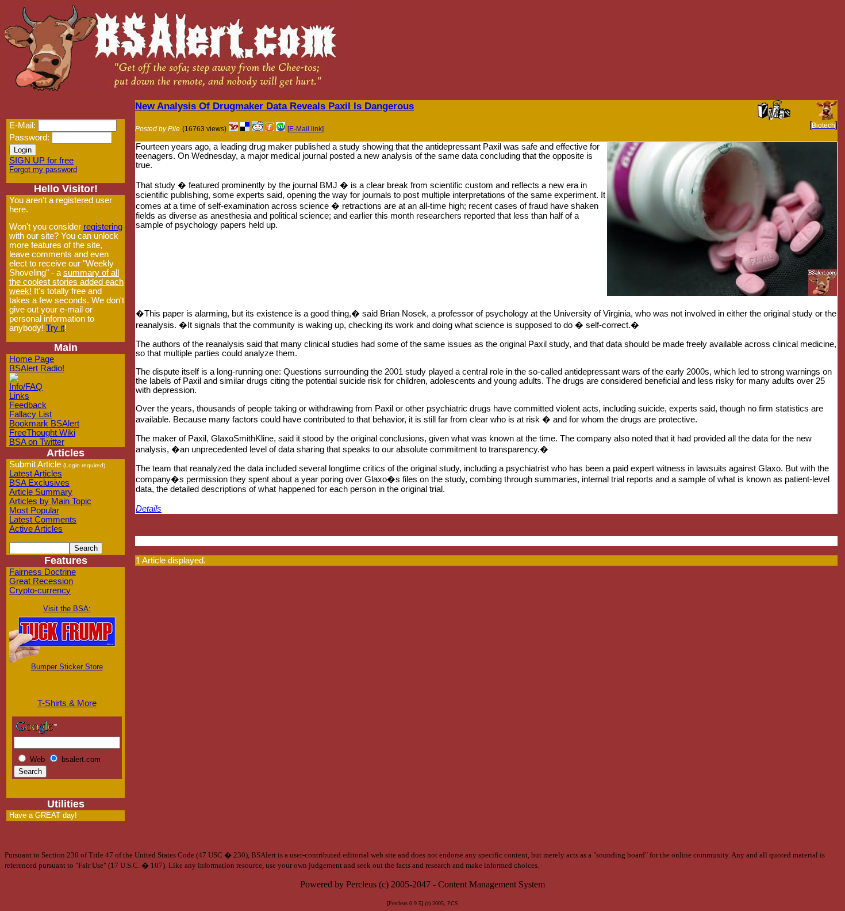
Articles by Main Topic (50, 501)
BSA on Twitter (36, 442)
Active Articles (36, 528)
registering (102, 226)
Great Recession (41, 581)
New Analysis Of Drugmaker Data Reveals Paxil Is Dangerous (274, 106)
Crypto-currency (40, 590)
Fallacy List (30, 414)
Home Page (31, 359)
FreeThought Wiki (42, 432)
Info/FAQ (26, 386)
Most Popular (34, 510)
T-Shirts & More (67, 703)
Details (149, 508)
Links (19, 396)
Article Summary (40, 492)
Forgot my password (43, 169)
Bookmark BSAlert (44, 423)
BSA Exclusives (39, 482)
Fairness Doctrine (42, 572)
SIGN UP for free (41, 160)
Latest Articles (35, 473)
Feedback (28, 405)
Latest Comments (42, 519)
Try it (55, 328)
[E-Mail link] (305, 129)
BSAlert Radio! (36, 368)
